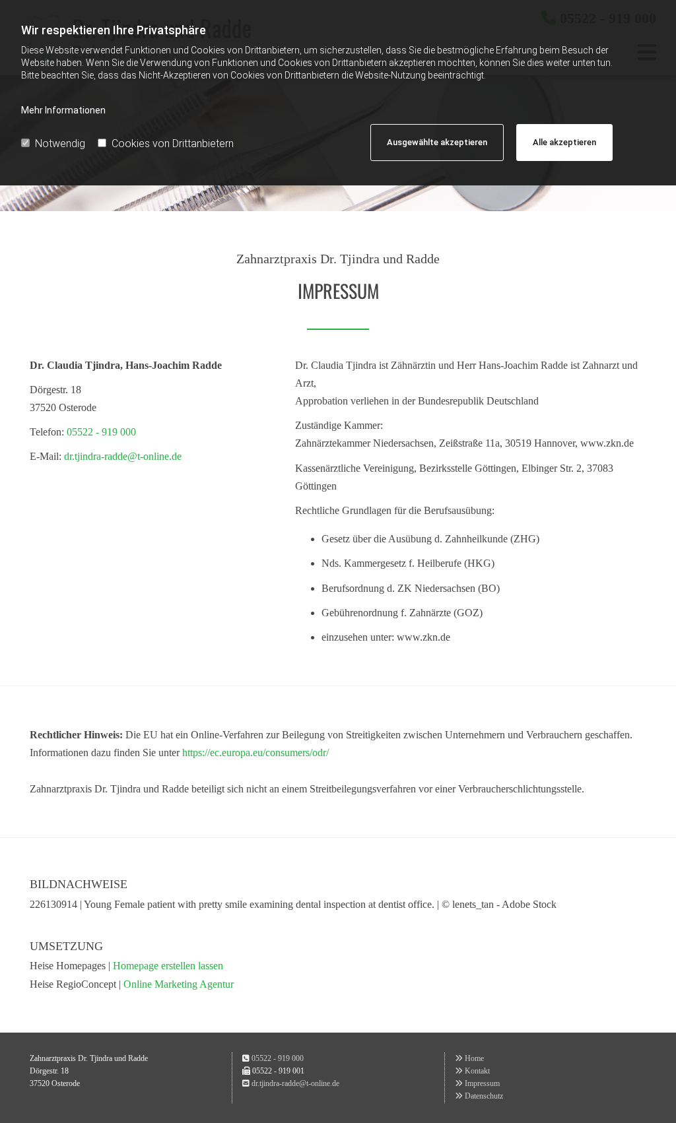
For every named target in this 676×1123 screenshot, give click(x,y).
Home (469, 1058)
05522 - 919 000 (101, 431)
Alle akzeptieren (564, 142)
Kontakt (472, 1070)
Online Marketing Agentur (178, 984)
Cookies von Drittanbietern (173, 143)
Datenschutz (479, 1096)
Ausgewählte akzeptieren (437, 142)
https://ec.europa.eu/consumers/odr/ (255, 752)
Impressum (477, 1083)
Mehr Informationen (63, 110)
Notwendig (60, 143)
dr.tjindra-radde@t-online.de (123, 456)
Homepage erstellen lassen (168, 965)
